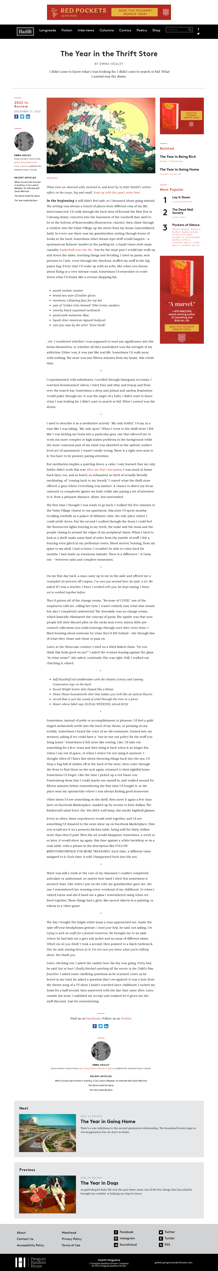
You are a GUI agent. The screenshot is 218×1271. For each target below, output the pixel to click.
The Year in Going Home (179, 169)
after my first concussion (104, 469)
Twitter (198, 34)
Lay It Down (181, 197)
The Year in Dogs (99, 1182)
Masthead (69, 1232)
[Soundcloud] (116, 1245)
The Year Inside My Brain (25, 200)
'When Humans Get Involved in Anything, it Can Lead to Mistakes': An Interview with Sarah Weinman (27, 186)
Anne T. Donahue (171, 161)
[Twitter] (22, 117)
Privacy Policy (72, 1239)
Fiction (66, 30)
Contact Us (25, 1239)
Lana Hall (179, 217)
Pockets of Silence (186, 224)
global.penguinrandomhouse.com (173, 1262)
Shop (156, 30)
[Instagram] (116, 1239)
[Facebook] (16, 117)
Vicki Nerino (52, 178)
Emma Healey (111, 64)
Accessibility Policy (30, 1245)
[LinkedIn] (28, 117)
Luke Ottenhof (182, 201)
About (21, 1232)
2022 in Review (21, 104)
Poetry (142, 30)
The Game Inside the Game (27, 195)
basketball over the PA (75, 250)
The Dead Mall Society (182, 211)
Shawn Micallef (170, 174)
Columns (107, 30)
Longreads (47, 30)
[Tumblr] (161, 1239)
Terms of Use (71, 1245)
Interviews (86, 30)
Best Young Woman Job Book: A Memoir (97, 1069)
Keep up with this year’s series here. (117, 192)
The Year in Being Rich (178, 156)
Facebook (198, 29)
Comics (125, 30)
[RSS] (161, 1245)
